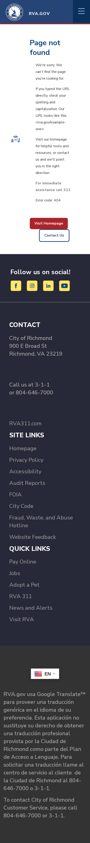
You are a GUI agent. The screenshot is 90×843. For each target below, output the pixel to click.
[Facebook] (16, 285)
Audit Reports (27, 483)
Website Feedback (32, 537)
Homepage (22, 448)
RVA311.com (25, 423)
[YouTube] (64, 285)
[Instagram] (33, 285)
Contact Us (54, 235)
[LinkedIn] (49, 285)
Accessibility (25, 471)
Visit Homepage (48, 223)
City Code (21, 506)
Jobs (14, 573)
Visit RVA (21, 619)
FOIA (15, 494)
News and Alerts (30, 608)
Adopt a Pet (24, 584)
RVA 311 (20, 596)
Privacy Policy (26, 460)
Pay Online (22, 561)
